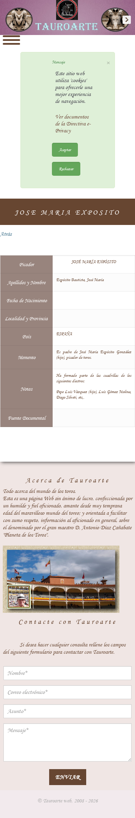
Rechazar (66, 168)
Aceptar (65, 149)
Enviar (67, 777)
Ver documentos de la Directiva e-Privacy (73, 123)
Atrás (5, 233)
